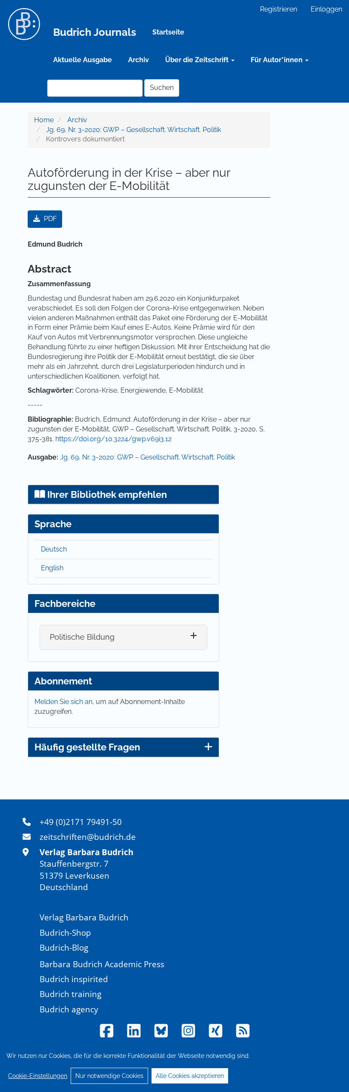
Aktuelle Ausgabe (82, 60)
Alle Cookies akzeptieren (190, 1075)
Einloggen (326, 9)
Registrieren (278, 9)
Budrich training (70, 994)
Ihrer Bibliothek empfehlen (106, 494)
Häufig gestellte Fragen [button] (87, 747)
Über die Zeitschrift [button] (197, 60)
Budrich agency (69, 1009)
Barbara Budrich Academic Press (102, 964)
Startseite (168, 32)
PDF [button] (49, 219)
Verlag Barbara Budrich (84, 917)
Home (44, 120)
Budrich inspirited (74, 979)
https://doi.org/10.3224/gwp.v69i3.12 (113, 439)
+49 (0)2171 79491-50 (81, 822)
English (52, 568)
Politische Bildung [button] (82, 636)
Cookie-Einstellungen (37, 1075)
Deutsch (54, 549)
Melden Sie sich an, (65, 702)
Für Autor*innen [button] (277, 60)
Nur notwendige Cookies (109, 1075)
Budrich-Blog (64, 947)
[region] (174, 1065)
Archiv (138, 60)
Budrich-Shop (65, 932)
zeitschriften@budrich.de (88, 836)
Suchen (162, 87)
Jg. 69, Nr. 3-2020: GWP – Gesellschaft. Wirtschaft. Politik (133, 130)
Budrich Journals (94, 32)
